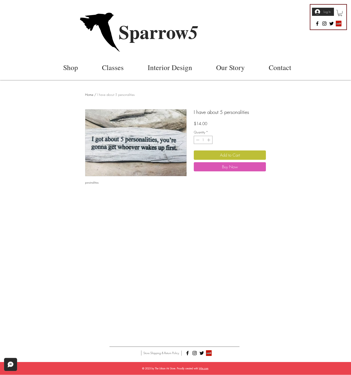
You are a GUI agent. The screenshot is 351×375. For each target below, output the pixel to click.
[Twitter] (331, 23)
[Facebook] (317, 23)
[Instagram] (324, 23)
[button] (340, 13)
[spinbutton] (203, 140)
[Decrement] (197, 140)
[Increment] (209, 140)
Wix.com (203, 368)
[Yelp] (338, 23)
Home (89, 94)
